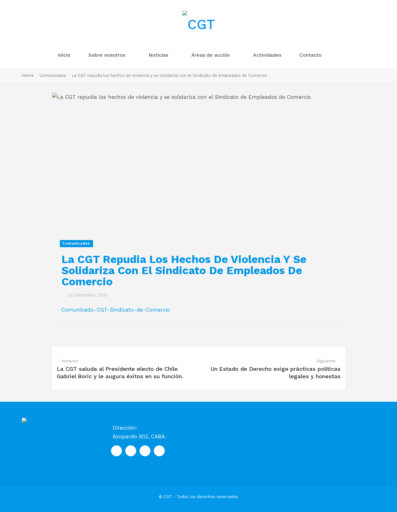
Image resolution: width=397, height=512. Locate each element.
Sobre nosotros (107, 55)
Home (28, 75)
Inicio (65, 55)
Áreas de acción (211, 55)
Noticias (159, 55)
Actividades (268, 55)
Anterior (70, 360)
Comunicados (52, 75)
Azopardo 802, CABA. (139, 436)
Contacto (311, 55)
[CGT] (198, 25)
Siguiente (326, 360)
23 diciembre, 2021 (87, 294)
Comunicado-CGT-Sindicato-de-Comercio (115, 310)
